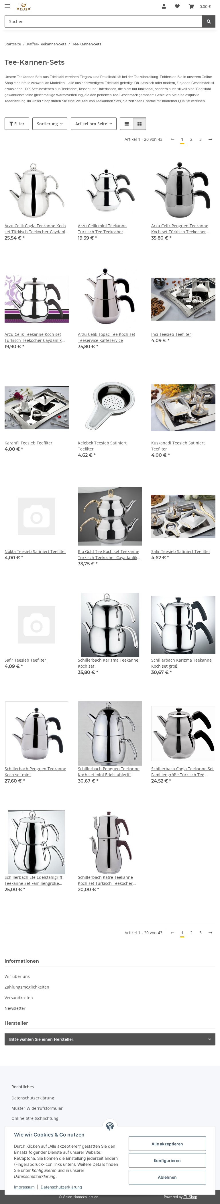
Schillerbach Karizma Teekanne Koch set (108, 663)
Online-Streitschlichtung (34, 1118)
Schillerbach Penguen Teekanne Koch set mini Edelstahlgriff (109, 771)
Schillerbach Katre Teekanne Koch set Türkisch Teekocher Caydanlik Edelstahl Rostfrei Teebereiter (105, 880)
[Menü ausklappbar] (7, 3)
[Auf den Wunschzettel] (59, 168)
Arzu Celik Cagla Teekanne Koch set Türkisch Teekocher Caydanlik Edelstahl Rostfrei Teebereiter (36, 229)
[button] (163, 6)
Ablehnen (167, 1177)
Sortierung (47, 123)
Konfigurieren (167, 1160)
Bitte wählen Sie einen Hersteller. (41, 1039)
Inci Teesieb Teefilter (171, 334)
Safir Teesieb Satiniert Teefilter (180, 551)
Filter (18, 123)
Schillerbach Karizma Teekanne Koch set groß (181, 663)
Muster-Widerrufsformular (37, 1108)
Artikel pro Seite (91, 123)
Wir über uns (17, 976)
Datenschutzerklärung (61, 1186)
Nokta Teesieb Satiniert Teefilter (35, 551)
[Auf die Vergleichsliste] (44, 168)
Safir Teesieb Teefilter (25, 660)
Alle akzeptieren (167, 1143)
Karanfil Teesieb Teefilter (28, 443)
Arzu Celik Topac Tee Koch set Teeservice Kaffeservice (106, 337)
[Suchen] (208, 21)
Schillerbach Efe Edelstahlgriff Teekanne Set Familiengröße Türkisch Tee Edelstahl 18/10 (33, 880)
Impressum (24, 1186)
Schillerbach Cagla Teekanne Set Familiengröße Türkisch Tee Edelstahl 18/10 (182, 772)
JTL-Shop (190, 1196)
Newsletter (15, 1008)
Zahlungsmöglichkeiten (27, 987)
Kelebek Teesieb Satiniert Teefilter (102, 446)
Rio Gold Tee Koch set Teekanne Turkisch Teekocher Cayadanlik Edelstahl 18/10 (108, 554)
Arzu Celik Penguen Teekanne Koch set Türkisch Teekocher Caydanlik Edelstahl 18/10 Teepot (183, 229)
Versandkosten (19, 997)
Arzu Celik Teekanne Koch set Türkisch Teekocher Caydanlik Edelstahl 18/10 (33, 337)
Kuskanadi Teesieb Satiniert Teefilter (178, 446)
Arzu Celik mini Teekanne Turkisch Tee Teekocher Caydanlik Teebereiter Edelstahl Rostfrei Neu (108, 229)
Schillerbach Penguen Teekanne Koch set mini (35, 771)
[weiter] (210, 139)
